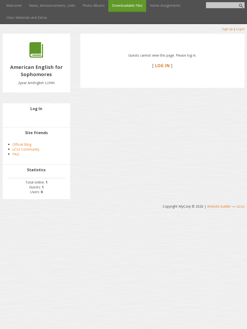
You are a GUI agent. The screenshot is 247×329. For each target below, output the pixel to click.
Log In (240, 29)
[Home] (36, 56)
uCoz (241, 206)
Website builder (219, 206)
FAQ (15, 154)
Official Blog (21, 144)
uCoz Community (25, 149)
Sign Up (227, 29)
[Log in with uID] (36, 118)
